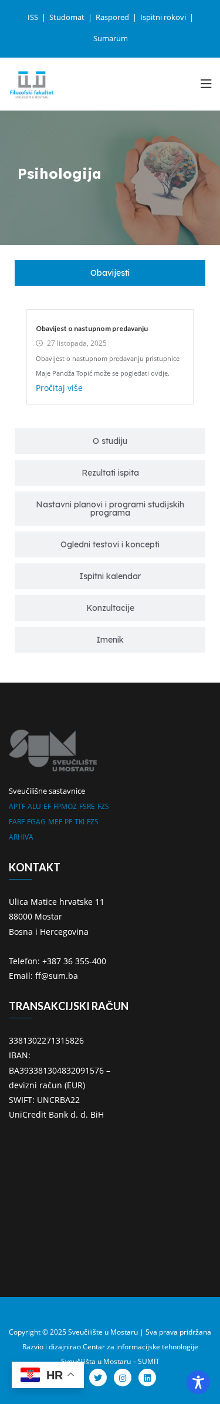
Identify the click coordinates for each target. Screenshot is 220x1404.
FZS (103, 806)
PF (68, 822)
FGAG (36, 822)
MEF (55, 822)
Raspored (113, 17)
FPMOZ (65, 806)
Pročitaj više (59, 387)
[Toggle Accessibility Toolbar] (198, 1382)
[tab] (110, 273)
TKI (79, 822)
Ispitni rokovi (164, 17)
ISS (34, 17)
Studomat (67, 17)
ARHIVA (21, 837)
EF (47, 806)
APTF (17, 806)
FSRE (87, 806)
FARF (17, 822)
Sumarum (110, 38)
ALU (34, 806)
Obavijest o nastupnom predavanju (92, 328)
